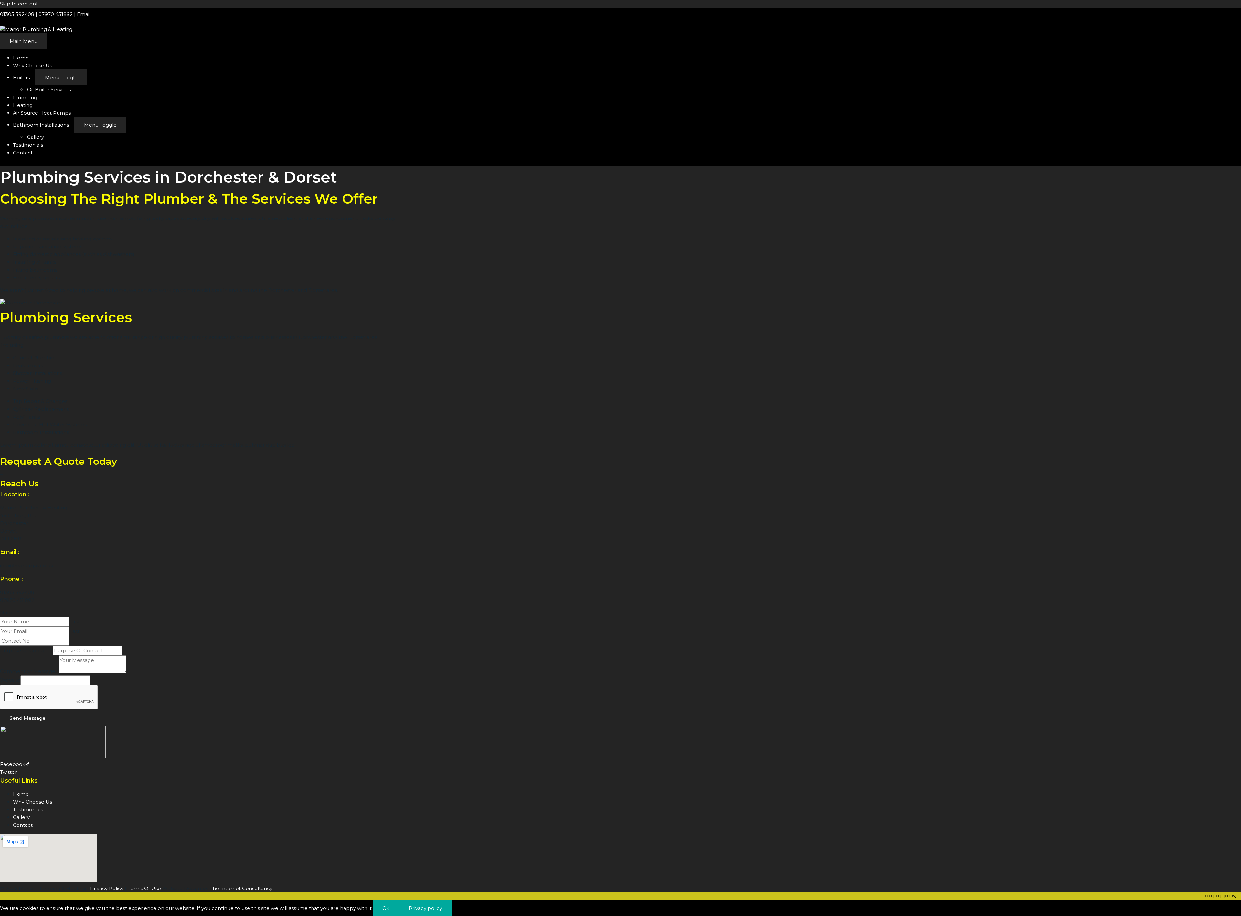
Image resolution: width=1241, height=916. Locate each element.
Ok (385, 908)
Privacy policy (425, 908)
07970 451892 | (57, 14)
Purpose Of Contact (26, 650)
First (74, 621)
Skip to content (19, 4)
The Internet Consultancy (241, 888)
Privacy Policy (106, 888)
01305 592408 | (19, 14)
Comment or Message (29, 671)
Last (74, 631)
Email (83, 14)
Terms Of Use (144, 888)
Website (10, 680)
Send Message (28, 718)
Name (9, 613)
